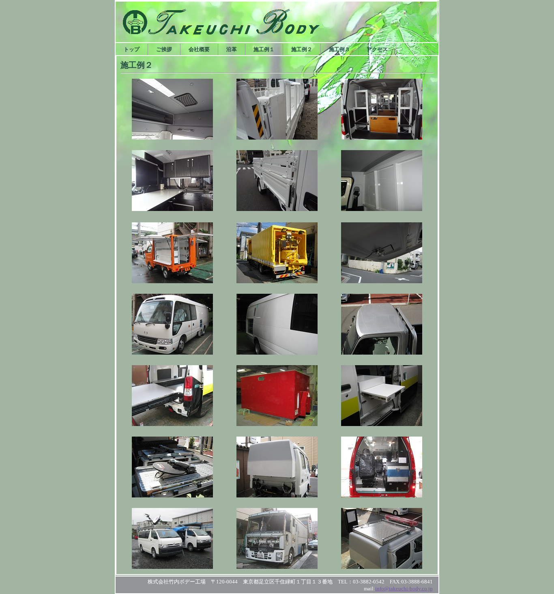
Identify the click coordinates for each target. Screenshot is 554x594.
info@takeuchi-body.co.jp (404, 588)
